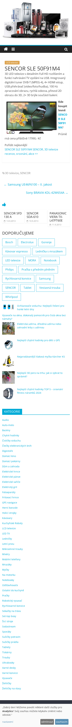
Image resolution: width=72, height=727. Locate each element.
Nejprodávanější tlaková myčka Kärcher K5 (41, 356)
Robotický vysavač (12, 600)
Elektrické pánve (11, 476)
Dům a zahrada (10, 466)
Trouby (6, 657)
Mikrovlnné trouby (12, 549)
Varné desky (9, 667)
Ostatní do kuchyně (13, 590)
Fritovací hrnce (10, 497)
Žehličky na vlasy (11, 688)
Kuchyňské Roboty (12, 523)
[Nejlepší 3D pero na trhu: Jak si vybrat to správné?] (8, 379)
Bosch (9, 242)
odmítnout (47, 721)
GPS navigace (9, 502)
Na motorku (8, 574)
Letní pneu (8, 543)
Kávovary (7, 518)
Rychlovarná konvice (18, 278)
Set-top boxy (9, 616)
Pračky (5, 595)
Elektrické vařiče (11, 481)
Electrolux (27, 242)
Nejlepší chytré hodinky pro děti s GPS (38, 340)
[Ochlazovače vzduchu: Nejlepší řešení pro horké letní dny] (8, 308)
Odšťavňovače (10, 585)
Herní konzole (10, 507)
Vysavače (7, 678)
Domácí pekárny (11, 461)
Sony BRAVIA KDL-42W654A (47, 193)
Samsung (45, 278)
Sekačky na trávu (11, 611)
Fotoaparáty (8, 492)
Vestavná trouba (49, 288)
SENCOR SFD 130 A (13, 215)
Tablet (27, 288)
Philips (9, 269)
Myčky (5, 569)
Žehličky (6, 683)
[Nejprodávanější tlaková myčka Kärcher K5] (8, 362)
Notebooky (8, 580)
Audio (5, 419)
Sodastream (9, 626)
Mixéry (6, 554)
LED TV (6, 533)
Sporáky (6, 631)
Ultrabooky (8, 662)
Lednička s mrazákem (49, 251)
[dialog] (36, 715)
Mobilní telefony (11, 559)
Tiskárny (7, 652)
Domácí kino (9, 456)
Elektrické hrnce (11, 471)
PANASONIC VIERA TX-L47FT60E (58, 216)
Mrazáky (7, 564)
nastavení (7, 721)
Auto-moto (8, 425)
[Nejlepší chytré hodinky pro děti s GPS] (8, 346)
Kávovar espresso (16, 251)
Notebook (50, 260)
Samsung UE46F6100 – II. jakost (28, 184)
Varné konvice (10, 673)
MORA (32, 260)
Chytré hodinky (10, 435)
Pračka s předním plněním (38, 269)
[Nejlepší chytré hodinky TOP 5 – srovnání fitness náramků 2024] (8, 395)
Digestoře (7, 450)
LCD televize (12, 62)
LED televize (12, 260)
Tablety (6, 647)
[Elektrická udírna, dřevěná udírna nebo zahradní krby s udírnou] (8, 330)
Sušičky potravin (11, 636)
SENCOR (25, 173)
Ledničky (7, 538)
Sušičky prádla (10, 642)
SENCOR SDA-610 (32, 215)
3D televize (12, 173)
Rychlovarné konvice (13, 605)
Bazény (6, 430)
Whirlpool (11, 297)
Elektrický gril (9, 487)
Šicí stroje (7, 621)
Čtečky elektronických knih (17, 445)
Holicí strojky (9, 512)
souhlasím (61, 721)
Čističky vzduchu (11, 440)
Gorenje (46, 242)
